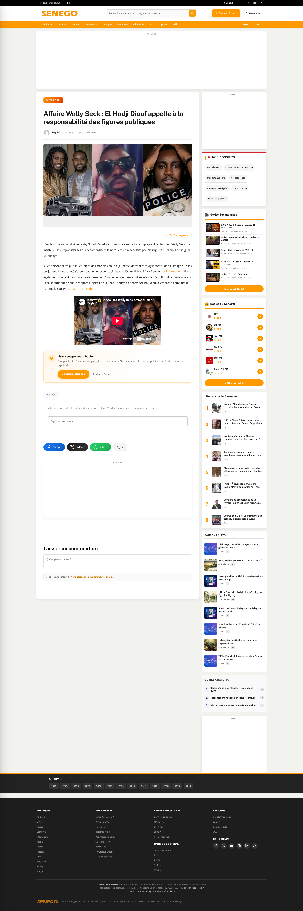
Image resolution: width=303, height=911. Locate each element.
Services (247, 24)
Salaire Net (100, 826)
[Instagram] (239, 846)
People (39, 841)
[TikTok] (261, 3)
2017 (154, 786)
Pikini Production (162, 836)
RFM (156, 855)
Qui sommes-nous (222, 816)
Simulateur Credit (103, 851)
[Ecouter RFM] (260, 316)
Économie (122, 24)
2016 (166, 786)
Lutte (38, 856)
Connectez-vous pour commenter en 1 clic (92, 576)
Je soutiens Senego (73, 374)
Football (40, 851)
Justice (75, 24)
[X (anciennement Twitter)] (248, 3)
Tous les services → (105, 856)
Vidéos (176, 24)
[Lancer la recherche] (192, 13)
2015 (177, 786)
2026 (53, 786)
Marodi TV (159, 822)
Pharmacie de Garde (105, 836)
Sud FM (157, 865)
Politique (47, 24)
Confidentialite (220, 826)
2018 (143, 786)
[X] (224, 846)
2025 (65, 786)
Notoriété (51, 394)
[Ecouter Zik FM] (260, 327)
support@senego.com (194, 887)
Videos (39, 866)
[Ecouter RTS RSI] (260, 360)
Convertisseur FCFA (104, 816)
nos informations (172, 271)
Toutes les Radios (162, 850)
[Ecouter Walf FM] (260, 349)
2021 (109, 786)
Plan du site (133, 891)
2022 (98, 786)
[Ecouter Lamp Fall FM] (260, 371)
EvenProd (158, 826)
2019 (132, 786)
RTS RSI (157, 870)
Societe (40, 822)
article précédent (84, 289)
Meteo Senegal (102, 822)
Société (62, 24)
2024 (76, 786)
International (91, 24)
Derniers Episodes (163, 816)
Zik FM (157, 860)
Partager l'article (102, 374)
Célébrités (138, 24)
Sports (163, 24)
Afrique (108, 24)
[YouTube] (254, 3)
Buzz (151, 24)
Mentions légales (147, 891)
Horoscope (100, 846)
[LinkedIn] (247, 846)
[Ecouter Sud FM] (260, 338)
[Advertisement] (151, 62)
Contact (216, 822)
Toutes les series (234, 288)
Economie (41, 831)
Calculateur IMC (102, 841)
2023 (87, 786)
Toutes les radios (234, 382)
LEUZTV (157, 831)
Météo (258, 24)
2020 (121, 786)
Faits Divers (53, 99)
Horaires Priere (102, 831)
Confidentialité (168, 891)
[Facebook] (242, 3)
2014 (188, 786)
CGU (215, 831)
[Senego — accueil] (60, 13)
